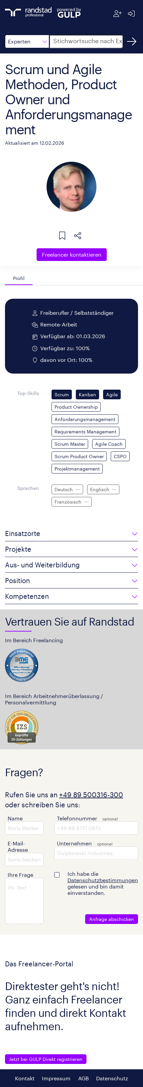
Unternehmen (74, 843)
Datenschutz (112, 1078)
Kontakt (25, 1078)
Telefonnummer (77, 818)
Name (15, 818)
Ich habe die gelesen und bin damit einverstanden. (103, 883)
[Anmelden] (131, 13)
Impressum (56, 1078)
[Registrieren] (117, 13)
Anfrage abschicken (111, 919)
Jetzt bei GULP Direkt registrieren (45, 1059)
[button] (27, 41)
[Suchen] (131, 41)
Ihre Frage (20, 874)
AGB (83, 1078)
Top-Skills (28, 393)
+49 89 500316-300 (91, 795)
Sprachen (28, 488)
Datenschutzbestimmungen (103, 880)
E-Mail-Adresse (18, 846)
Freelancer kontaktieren (71, 254)
